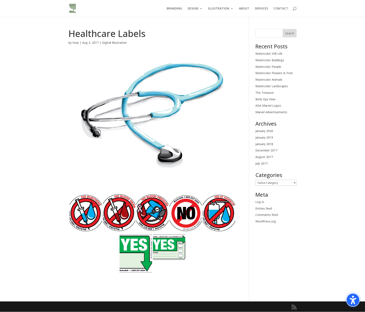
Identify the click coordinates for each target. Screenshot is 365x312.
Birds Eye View (265, 99)
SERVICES (261, 8)
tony (75, 43)
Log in (259, 202)
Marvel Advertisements (271, 112)
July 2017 (261, 163)
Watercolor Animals (268, 80)
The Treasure (264, 93)
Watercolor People (268, 67)
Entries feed (263, 208)
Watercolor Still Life (268, 54)
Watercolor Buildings (269, 60)
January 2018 (264, 144)
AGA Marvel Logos (268, 106)
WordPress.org (265, 221)
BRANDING (174, 8)
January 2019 (264, 137)
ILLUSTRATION (218, 8)
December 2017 (266, 150)
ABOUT (244, 8)
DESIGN (193, 8)
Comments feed (266, 215)
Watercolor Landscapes (271, 86)
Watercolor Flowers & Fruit (274, 73)
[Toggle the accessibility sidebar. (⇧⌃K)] (353, 300)
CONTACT (281, 8)
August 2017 (264, 157)
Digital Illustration (114, 43)
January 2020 (264, 131)
